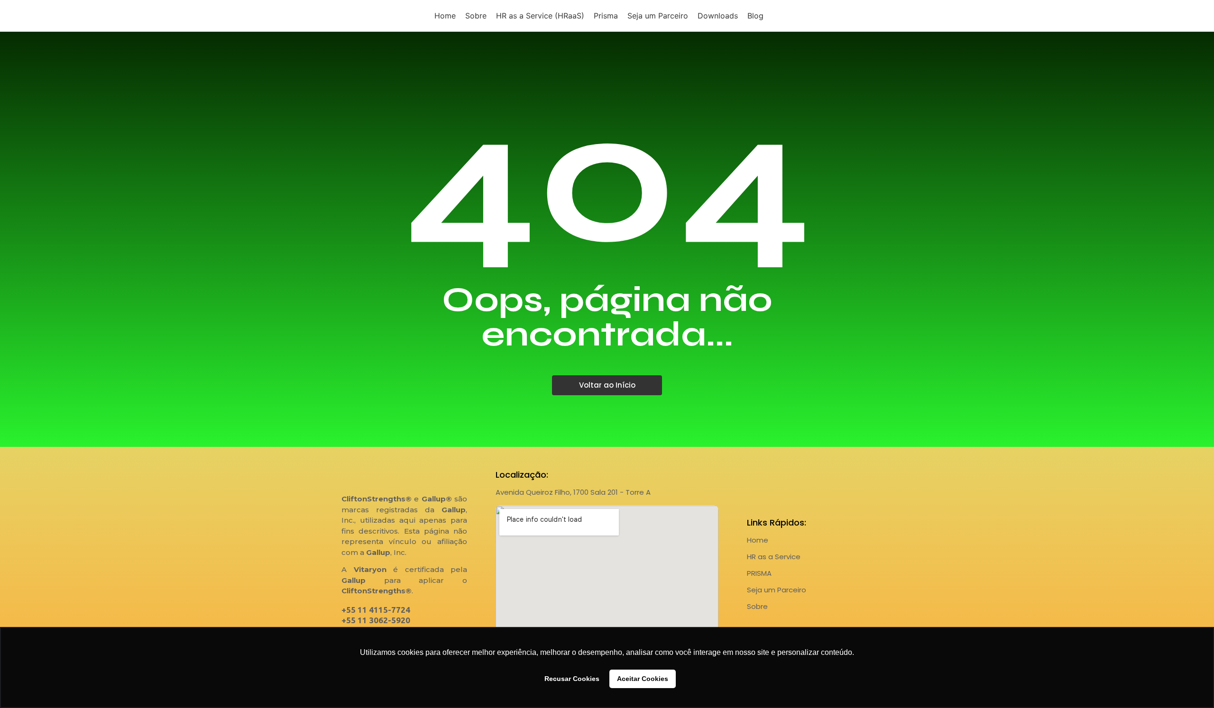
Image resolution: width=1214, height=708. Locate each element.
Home (757, 540)
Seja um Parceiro (776, 590)
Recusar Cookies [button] (571, 678)
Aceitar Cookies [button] (642, 678)
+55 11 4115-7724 (375, 609)
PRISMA (759, 573)
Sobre (757, 606)
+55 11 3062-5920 (375, 620)
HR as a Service (773, 557)
